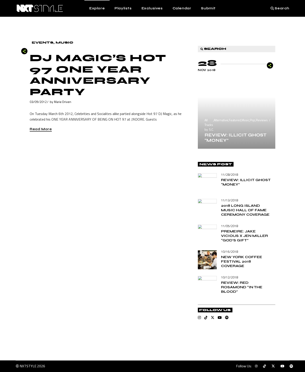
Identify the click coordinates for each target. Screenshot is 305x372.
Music (64, 42)
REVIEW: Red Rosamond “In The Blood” (241, 287)
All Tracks (209, 122)
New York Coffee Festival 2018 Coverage (241, 261)
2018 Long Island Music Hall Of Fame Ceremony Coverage (245, 210)
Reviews (262, 120)
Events (42, 42)
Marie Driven (62, 101)
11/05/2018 (229, 226)
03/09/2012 (38, 101)
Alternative (221, 120)
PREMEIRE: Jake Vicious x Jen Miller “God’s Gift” (244, 235)
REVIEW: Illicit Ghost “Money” (236, 137)
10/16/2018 (229, 251)
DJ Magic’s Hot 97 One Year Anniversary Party (98, 75)
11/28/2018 (229, 174)
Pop (252, 120)
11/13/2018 (229, 200)
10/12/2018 (229, 277)
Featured (235, 120)
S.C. (211, 129)
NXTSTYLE (28, 366)
